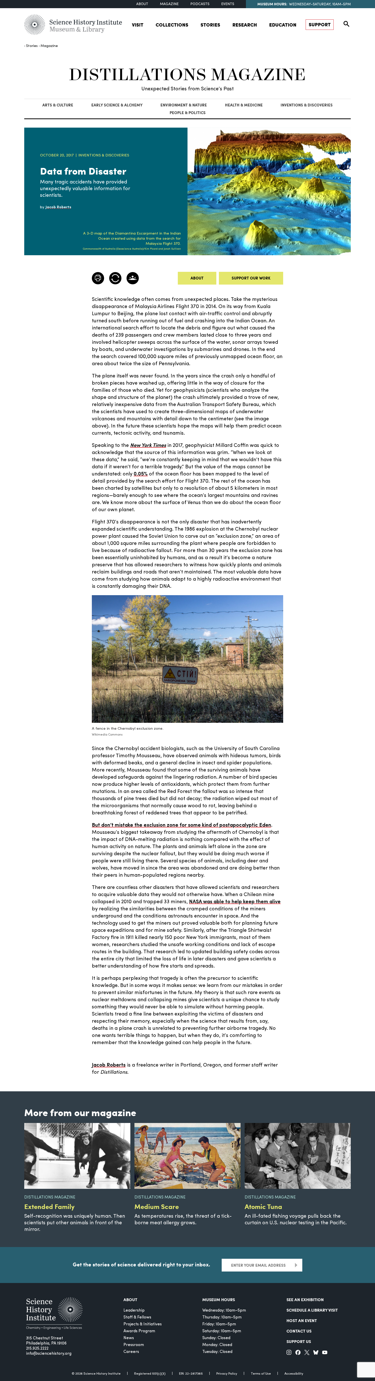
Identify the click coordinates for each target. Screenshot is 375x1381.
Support (320, 24)
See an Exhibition (305, 1299)
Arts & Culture (57, 105)
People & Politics (188, 112)
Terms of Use (261, 1373)
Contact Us (298, 1331)
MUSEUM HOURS (218, 1299)
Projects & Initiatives (142, 1324)
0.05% (141, 474)
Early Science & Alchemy (117, 105)
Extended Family (49, 1206)
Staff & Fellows (137, 1317)
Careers (131, 1352)
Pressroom (133, 1345)
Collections (172, 24)
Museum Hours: (272, 3)
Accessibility (293, 1373)
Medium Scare (156, 1206)
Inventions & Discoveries (307, 105)
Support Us (298, 1341)
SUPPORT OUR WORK (251, 278)
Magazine (169, 4)
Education (282, 24)
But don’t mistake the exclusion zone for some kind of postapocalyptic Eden (181, 825)
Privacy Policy (226, 1373)
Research (244, 24)
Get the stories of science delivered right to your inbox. (141, 1264)
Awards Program (139, 1331)
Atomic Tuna (263, 1206)
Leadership (134, 1311)
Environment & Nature (183, 105)
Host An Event (301, 1320)
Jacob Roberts (109, 1065)
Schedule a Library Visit (312, 1310)
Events (227, 4)
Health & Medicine (244, 105)
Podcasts (199, 4)
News (128, 1338)
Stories (210, 24)
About (142, 4)
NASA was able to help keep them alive (235, 902)
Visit (137, 24)
